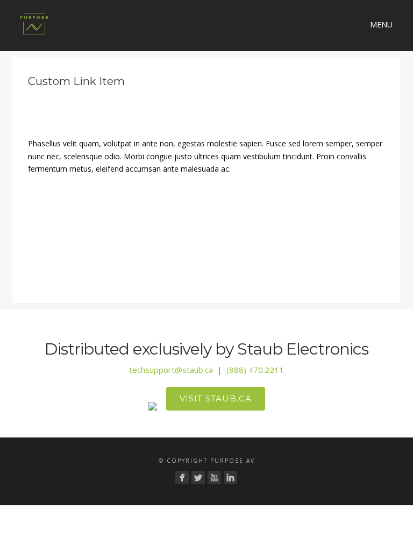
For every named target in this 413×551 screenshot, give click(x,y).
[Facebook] (182, 477)
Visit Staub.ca (216, 398)
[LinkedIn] (230, 477)
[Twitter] (198, 477)
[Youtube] (214, 477)
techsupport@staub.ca (171, 369)
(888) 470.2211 (255, 369)
